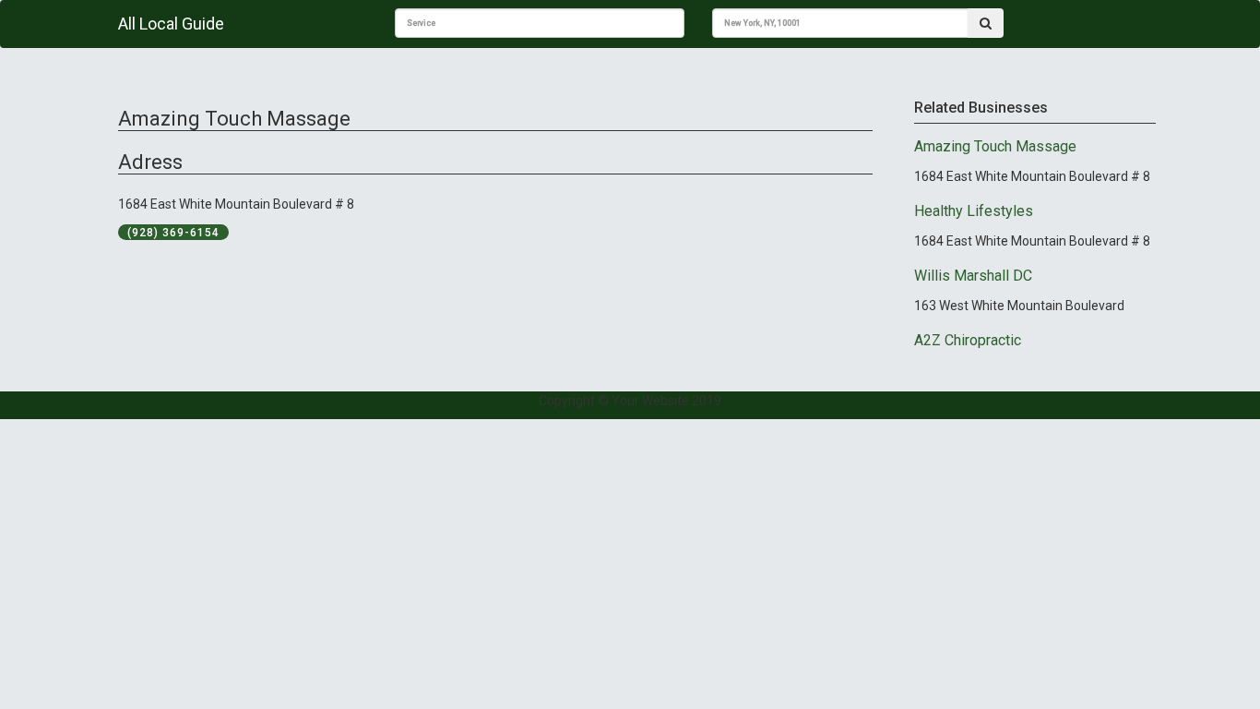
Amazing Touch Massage (995, 146)
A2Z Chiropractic (967, 340)
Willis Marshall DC (973, 275)
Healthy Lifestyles (973, 211)
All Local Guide (171, 23)
